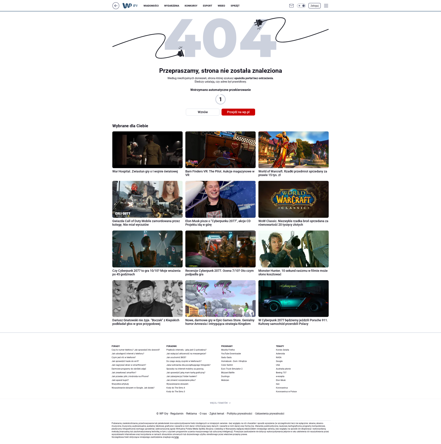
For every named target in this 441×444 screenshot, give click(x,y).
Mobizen (225, 380)
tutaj (176, 437)
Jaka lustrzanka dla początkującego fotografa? (188, 365)
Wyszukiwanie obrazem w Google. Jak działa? (133, 388)
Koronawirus (282, 388)
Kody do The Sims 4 (175, 388)
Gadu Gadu (226, 357)
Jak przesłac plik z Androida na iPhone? (130, 376)
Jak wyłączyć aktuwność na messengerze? (186, 353)
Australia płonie (283, 369)
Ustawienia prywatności (269, 413)
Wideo (221, 5)
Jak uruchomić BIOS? (176, 357)
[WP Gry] (132, 5)
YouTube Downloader (231, 353)
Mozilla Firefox (228, 350)
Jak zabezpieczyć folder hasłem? (181, 376)
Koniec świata (282, 350)
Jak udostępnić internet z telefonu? (128, 353)
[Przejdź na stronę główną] (115, 8)
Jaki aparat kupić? (120, 380)
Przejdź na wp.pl (238, 112)
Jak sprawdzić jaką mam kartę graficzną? (185, 372)
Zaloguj (315, 5)
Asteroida (280, 353)
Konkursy (191, 5)
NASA (278, 357)
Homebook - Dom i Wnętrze (234, 361)
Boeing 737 (281, 372)
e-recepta (280, 376)
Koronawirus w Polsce (286, 391)
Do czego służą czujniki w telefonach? (184, 361)
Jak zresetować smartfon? (124, 372)
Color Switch (227, 365)
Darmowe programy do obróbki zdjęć (129, 369)
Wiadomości (151, 5)
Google (279, 361)
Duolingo (225, 376)
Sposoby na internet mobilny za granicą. (185, 369)
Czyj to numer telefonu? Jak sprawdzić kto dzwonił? (136, 350)
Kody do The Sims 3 (175, 391)
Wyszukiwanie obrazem (177, 384)
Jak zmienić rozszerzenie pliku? (181, 380)
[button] (301, 6)
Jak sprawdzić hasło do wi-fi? (125, 361)
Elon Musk (281, 380)
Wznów (203, 112)
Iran (278, 384)
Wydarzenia (171, 5)
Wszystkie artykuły (120, 384)
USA (278, 365)
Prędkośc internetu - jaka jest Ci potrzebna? (186, 350)
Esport (207, 5)
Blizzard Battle (227, 372)
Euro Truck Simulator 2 (232, 369)
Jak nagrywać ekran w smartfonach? (129, 365)
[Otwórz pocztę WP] (291, 5)
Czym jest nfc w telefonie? (124, 357)
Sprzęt (235, 5)
